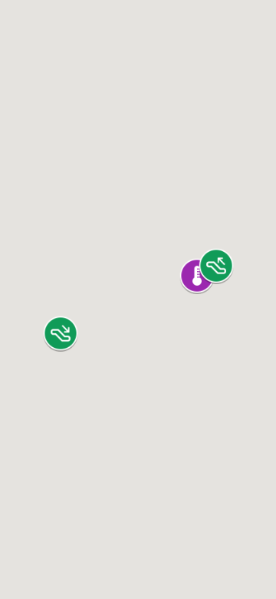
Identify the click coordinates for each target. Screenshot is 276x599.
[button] (60, 333)
